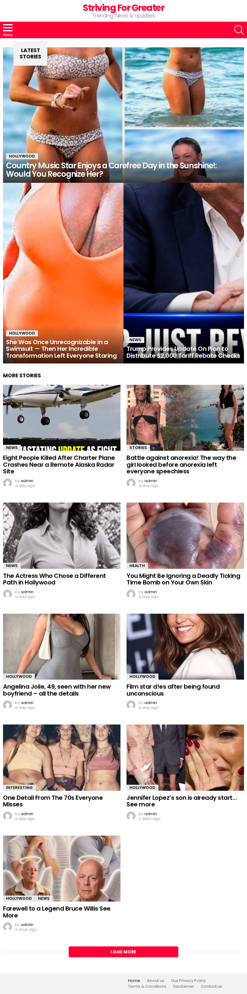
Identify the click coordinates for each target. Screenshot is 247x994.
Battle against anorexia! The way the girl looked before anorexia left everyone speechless (181, 464)
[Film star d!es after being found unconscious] (185, 647)
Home (134, 980)
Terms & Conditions (147, 986)
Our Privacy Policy (188, 980)
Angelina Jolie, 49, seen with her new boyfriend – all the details (57, 690)
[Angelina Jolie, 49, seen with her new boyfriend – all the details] (61, 647)
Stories (138, 447)
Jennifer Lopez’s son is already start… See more (182, 801)
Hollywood (22, 156)
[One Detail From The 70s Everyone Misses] (61, 757)
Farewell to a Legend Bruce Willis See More (57, 912)
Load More (123, 952)
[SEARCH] (239, 30)
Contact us (211, 986)
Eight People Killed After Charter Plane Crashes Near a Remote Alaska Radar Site (59, 464)
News (135, 340)
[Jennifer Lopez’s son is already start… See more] (185, 757)
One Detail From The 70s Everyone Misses (53, 801)
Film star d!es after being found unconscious (173, 690)
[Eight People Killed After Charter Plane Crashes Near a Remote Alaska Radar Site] (61, 418)
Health (137, 566)
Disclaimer (183, 986)
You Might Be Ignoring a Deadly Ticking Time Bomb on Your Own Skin (183, 579)
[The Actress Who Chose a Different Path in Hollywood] (61, 536)
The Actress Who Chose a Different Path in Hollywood (54, 579)
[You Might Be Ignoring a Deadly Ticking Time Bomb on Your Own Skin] (185, 536)
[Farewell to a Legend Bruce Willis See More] (61, 869)
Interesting (19, 787)
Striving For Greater (123, 7)
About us (155, 980)
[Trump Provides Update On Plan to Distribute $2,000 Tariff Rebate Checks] (184, 273)
